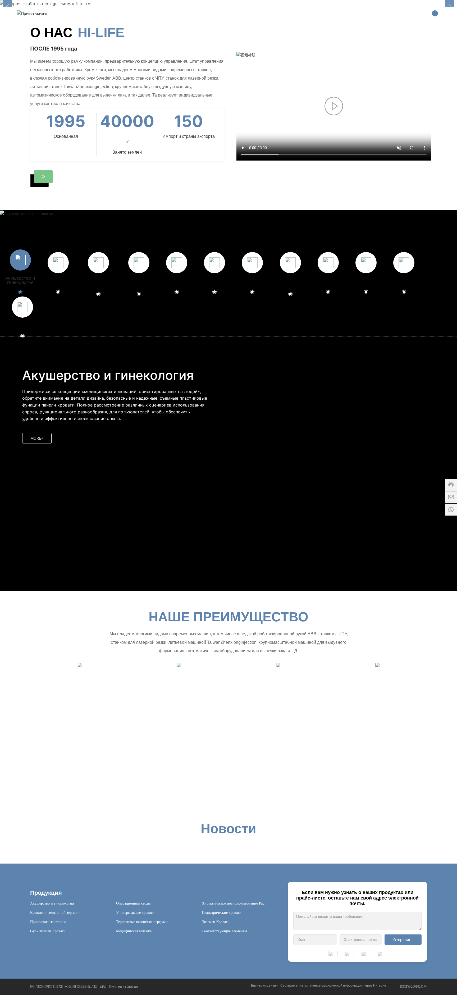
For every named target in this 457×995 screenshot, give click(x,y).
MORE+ (36, 438)
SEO (103, 987)
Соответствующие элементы (224, 931)
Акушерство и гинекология (52, 903)
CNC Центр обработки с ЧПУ (182, 790)
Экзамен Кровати (216, 922)
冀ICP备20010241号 (413, 986)
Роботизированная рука (276, 790)
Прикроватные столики (48, 922)
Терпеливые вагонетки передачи (142, 922)
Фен (340, 790)
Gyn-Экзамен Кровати (48, 931)
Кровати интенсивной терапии (55, 913)
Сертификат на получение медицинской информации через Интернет (334, 985)
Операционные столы (133, 903)
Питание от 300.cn (123, 987)
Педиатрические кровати (221, 913)
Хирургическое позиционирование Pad (233, 903)
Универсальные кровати (135, 913)
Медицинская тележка (134, 931)
